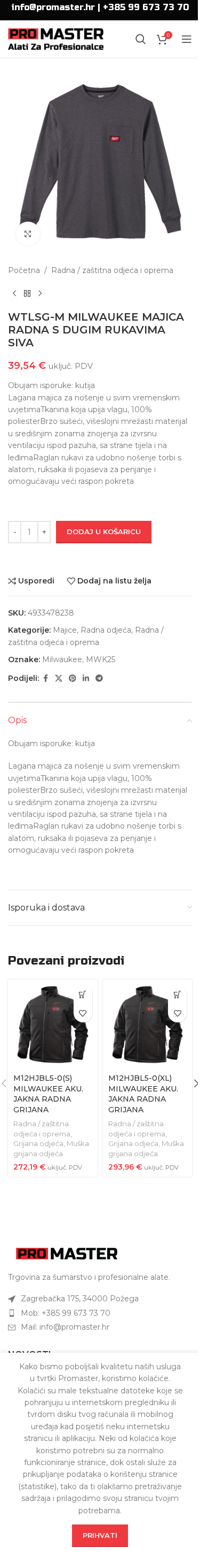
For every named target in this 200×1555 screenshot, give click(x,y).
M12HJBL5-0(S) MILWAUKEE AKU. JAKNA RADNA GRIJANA (48, 1093)
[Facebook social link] (45, 678)
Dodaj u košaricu (104, 531)
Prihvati (100, 1535)
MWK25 (100, 659)
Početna (24, 270)
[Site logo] (55, 38)
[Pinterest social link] (72, 678)
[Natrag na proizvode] (27, 293)
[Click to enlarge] (28, 234)
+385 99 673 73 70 (146, 7)
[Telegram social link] (99, 678)
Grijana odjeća (38, 1143)
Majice (65, 630)
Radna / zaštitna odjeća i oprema (112, 270)
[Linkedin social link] (85, 678)
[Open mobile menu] (186, 39)
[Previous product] (14, 293)
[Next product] (40, 293)
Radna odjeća (106, 630)
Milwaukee (62, 659)
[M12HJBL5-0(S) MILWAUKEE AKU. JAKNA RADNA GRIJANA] (53, 1024)
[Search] (140, 39)
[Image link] (66, 1253)
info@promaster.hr (53, 7)
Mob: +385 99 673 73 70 (65, 1313)
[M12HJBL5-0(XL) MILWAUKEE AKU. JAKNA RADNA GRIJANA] (148, 1024)
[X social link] (59, 678)
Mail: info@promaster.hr (65, 1327)
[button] (83, 994)
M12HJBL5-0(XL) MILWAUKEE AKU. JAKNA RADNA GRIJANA (143, 1093)
